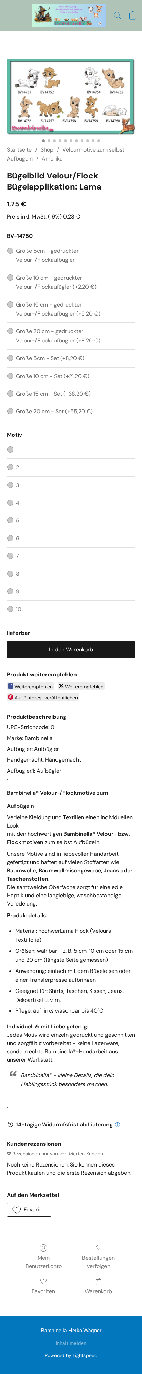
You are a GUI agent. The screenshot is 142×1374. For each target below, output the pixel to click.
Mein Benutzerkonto (44, 1262)
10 (18, 609)
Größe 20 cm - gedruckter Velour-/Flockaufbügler (58, 336)
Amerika (52, 158)
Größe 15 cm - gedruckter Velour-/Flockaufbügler (58, 309)
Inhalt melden (71, 1343)
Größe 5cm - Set (50, 358)
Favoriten (43, 1291)
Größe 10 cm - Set (52, 376)
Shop (47, 149)
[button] (71, 15)
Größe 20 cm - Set (54, 411)
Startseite (19, 149)
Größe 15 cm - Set (53, 393)
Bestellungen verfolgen (98, 1262)
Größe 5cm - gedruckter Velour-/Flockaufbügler (47, 255)
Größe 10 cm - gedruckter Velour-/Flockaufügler (56, 282)
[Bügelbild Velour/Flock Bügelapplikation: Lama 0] (71, 97)
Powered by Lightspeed (71, 1355)
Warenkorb (98, 1291)
